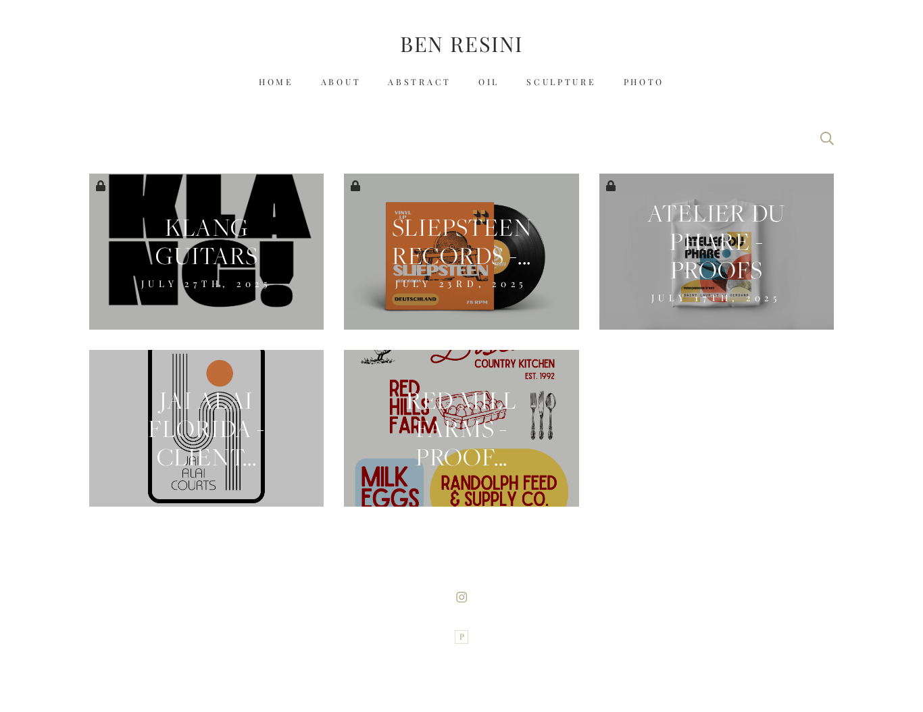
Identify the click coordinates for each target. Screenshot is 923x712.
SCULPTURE (561, 82)
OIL (488, 82)
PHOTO (644, 82)
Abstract (419, 82)
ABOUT (341, 82)
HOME (276, 82)
